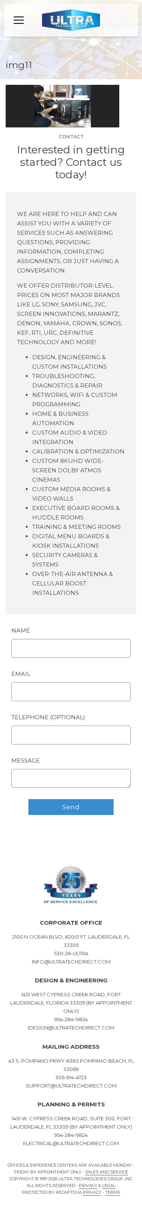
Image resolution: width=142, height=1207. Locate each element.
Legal (108, 1185)
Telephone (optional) (48, 717)
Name (20, 630)
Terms (112, 1192)
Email (20, 673)
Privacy (88, 1185)
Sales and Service (106, 1172)
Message (25, 760)
